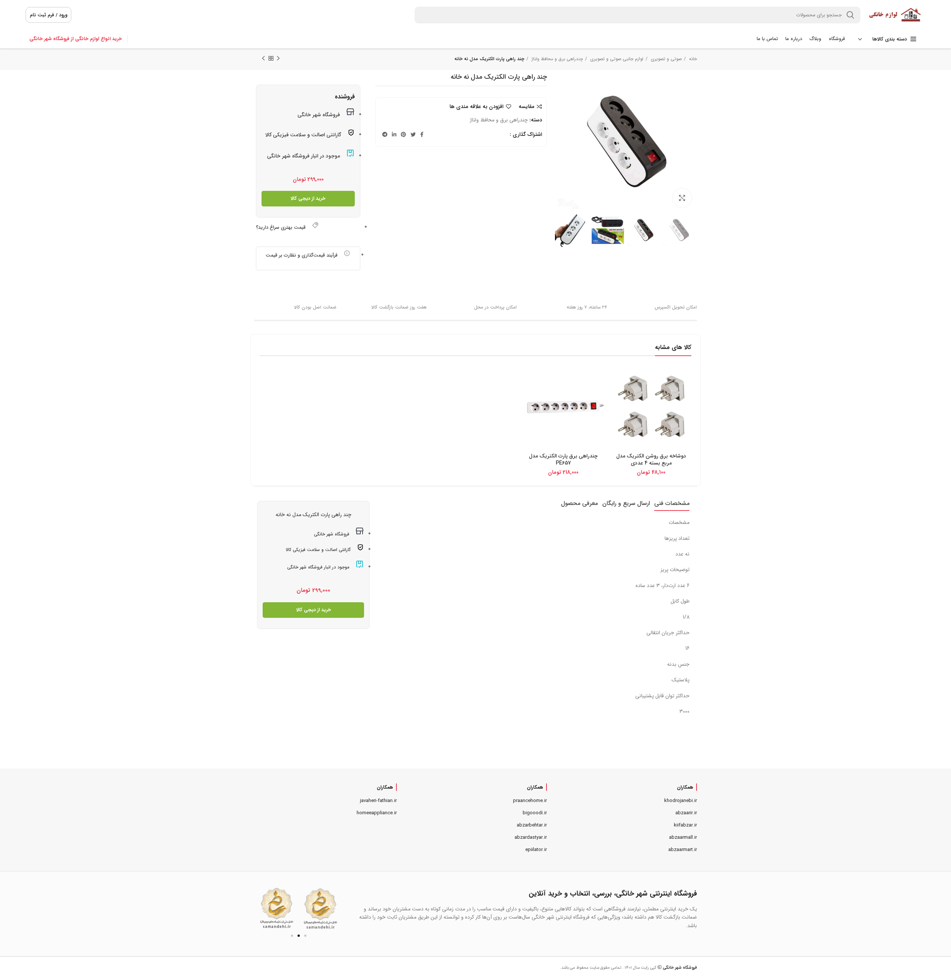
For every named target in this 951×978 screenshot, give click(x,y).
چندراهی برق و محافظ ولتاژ (556, 58)
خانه (692, 58)
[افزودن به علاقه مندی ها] (616, 397)
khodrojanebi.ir (680, 801)
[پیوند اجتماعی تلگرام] (385, 134)
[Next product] (263, 58)
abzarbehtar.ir (532, 825)
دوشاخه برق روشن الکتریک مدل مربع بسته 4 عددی (651, 459)
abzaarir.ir (686, 813)
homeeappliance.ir (377, 813)
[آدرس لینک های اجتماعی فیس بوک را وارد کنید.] (422, 134)
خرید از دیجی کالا (308, 198)
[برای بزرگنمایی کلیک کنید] (682, 198)
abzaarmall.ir (683, 837)
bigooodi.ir (535, 813)
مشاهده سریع (616, 380)
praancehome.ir (530, 801)
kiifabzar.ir (685, 825)
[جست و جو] (850, 15)
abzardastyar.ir (531, 837)
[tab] (671, 503)
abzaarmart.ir (682, 850)
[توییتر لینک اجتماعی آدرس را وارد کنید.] (413, 134)
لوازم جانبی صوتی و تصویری (616, 58)
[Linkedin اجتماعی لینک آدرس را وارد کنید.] (394, 134)
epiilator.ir (536, 850)
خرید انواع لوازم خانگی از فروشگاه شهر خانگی (75, 39)
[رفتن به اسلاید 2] (299, 936)
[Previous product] (278, 58)
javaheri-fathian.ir (378, 801)
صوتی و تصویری (665, 58)
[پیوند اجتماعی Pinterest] (403, 134)
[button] (262, 908)
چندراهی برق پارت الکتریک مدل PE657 (563, 459)
